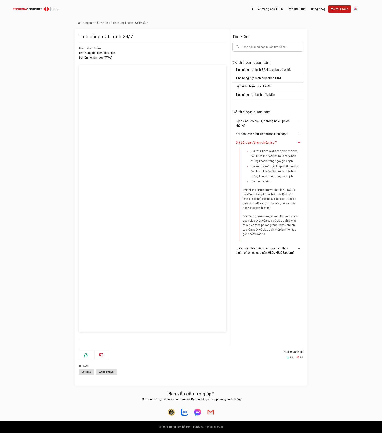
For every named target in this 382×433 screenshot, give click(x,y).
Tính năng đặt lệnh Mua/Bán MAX (259, 78)
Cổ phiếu (86, 372)
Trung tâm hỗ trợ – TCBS (184, 426)
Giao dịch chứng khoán (119, 22)
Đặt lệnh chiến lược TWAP (96, 57)
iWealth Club (297, 9)
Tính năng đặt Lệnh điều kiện (255, 95)
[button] (269, 123)
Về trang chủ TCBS (270, 9)
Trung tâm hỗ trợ (91, 22)
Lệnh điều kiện (106, 372)
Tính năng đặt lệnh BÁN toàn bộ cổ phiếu (263, 70)
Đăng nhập (318, 9)
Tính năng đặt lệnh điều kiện (97, 53)
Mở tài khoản (339, 9)
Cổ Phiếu (140, 22)
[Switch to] (355, 9)
